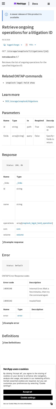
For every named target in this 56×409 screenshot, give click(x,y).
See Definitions (12, 342)
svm (18, 228)
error (20, 315)
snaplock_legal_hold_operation (37, 223)
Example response (13, 242)
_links (19, 183)
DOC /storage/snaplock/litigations (21, 101)
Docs (35, 3)
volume (20, 234)
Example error (11, 322)
